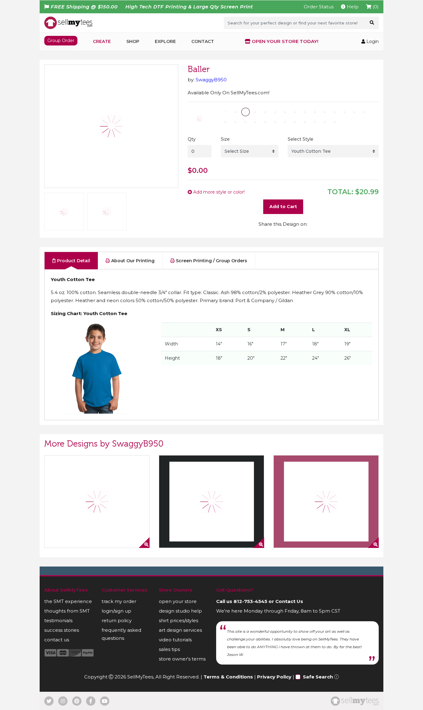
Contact (202, 41)
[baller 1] (97, 501)
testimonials (58, 620)
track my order (119, 601)
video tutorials (175, 640)
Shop (132, 41)
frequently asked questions (121, 634)
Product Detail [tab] (73, 260)
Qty (192, 139)
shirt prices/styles (178, 620)
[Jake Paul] (326, 501)
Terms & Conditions (228, 677)
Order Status (319, 7)
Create (102, 41)
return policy (117, 620)
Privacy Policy (274, 677)
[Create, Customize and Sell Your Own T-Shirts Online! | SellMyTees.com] (68, 22)
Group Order (60, 40)
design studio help (180, 611)
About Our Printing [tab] (132, 260)
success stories (61, 630)
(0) (375, 7)
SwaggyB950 (211, 80)
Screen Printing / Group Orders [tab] (211, 260)
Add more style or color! (218, 192)
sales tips (169, 649)
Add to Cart (283, 206)
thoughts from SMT (67, 611)
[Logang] (211, 501)
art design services (180, 630)
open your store (178, 601)
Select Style (300, 139)
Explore (165, 41)
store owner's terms (182, 659)
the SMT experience (68, 601)
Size (225, 139)
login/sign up (116, 611)
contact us (56, 640)
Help (352, 7)
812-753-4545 (250, 601)
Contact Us (289, 601)
